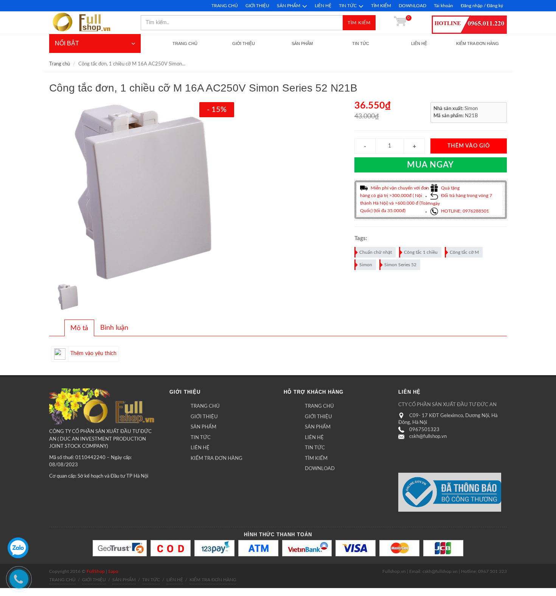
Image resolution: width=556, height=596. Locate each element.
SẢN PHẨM (288, 5)
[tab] (79, 328)
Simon (365, 264)
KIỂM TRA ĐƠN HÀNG (216, 458)
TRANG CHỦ (224, 5)
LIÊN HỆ (323, 5)
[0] (400, 22)
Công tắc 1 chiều (421, 252)
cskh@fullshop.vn (428, 436)
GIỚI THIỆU (257, 5)
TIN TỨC (348, 5)
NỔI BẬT (67, 43)
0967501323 (424, 429)
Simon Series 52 (400, 264)
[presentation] (79, 328)
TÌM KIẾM (381, 5)
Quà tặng (450, 188)
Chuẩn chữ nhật (375, 252)
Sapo (113, 571)
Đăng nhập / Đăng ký (482, 5)
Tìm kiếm (359, 22)
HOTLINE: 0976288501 (464, 211)
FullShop (96, 571)
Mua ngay (430, 165)
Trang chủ (59, 64)
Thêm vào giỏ (468, 146)
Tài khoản (443, 5)
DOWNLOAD (412, 5)
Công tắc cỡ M (464, 252)
